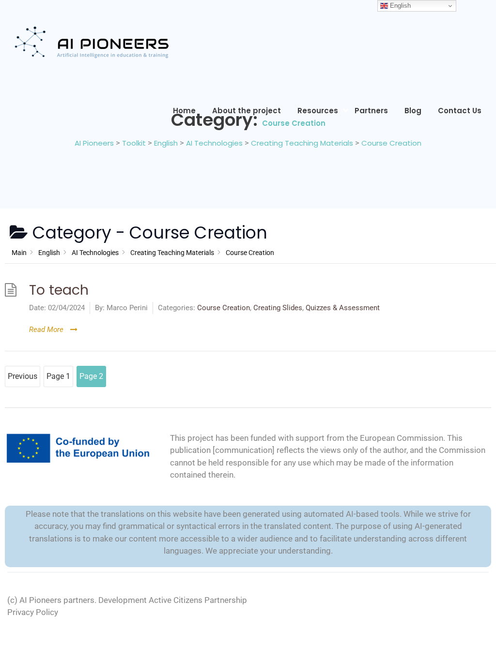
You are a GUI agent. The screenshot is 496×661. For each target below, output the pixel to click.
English (399, 5)
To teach (59, 290)
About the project (246, 110)
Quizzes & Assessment (343, 307)
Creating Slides (277, 307)
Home (184, 110)
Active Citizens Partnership (198, 600)
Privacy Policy (32, 612)
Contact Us (459, 110)
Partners (371, 110)
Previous (22, 376)
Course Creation (223, 307)
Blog (412, 110)
